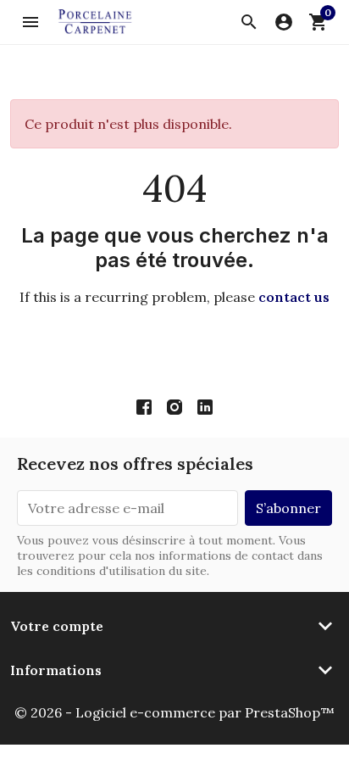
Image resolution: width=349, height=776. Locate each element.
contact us (294, 296)
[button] (249, 22)
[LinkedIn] (205, 406)
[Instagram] (174, 406)
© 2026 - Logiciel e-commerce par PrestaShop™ (174, 712)
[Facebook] (144, 406)
